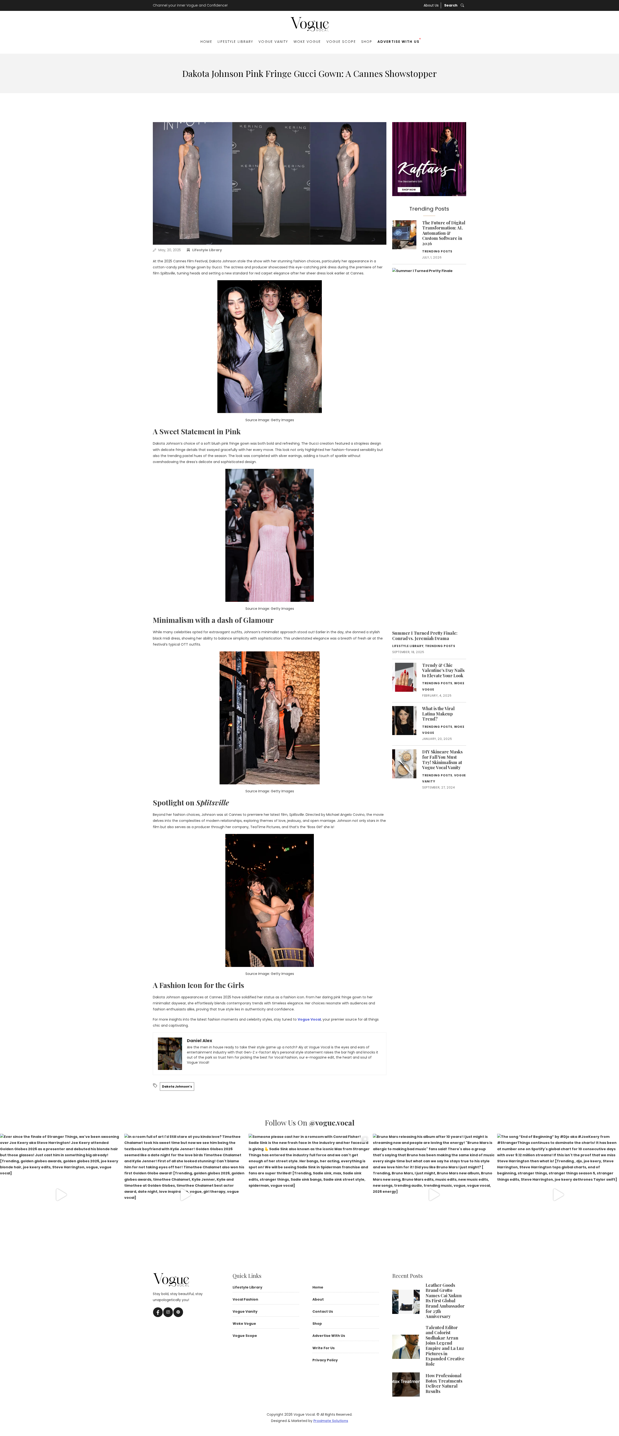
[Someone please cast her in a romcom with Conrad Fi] (309, 1195)
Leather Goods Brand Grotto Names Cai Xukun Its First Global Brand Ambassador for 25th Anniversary (445, 1300)
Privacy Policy (325, 1360)
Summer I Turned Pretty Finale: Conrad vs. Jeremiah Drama (424, 635)
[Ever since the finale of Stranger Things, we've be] (61, 1195)
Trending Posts (437, 251)
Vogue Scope (341, 41)
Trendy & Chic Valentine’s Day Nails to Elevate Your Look (443, 670)
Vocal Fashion (245, 1299)
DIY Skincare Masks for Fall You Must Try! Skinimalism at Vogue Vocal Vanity (442, 759)
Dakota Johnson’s (177, 1086)
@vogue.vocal (331, 1122)
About (318, 1299)
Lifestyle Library (235, 41)
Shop (366, 41)
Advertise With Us (398, 41)
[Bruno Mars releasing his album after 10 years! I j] (434, 1195)
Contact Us (322, 1311)
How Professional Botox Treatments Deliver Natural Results (444, 1383)
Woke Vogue (307, 41)
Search (451, 5)
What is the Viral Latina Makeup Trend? (438, 714)
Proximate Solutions (330, 1420)
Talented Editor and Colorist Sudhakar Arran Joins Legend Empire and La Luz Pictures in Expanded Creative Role (445, 1346)
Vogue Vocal (309, 1019)
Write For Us (323, 1348)
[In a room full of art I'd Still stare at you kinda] (185, 1195)
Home (206, 41)
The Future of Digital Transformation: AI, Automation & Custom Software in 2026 (443, 233)
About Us (431, 5)
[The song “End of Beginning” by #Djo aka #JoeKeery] (558, 1195)
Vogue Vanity (273, 41)
